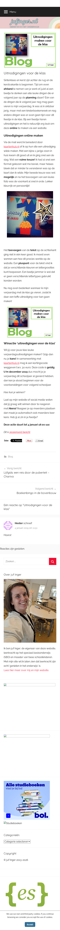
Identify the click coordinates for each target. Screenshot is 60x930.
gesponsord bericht (19, 432)
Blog (10, 456)
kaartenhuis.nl (11, 146)
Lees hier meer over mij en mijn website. (26, 670)
